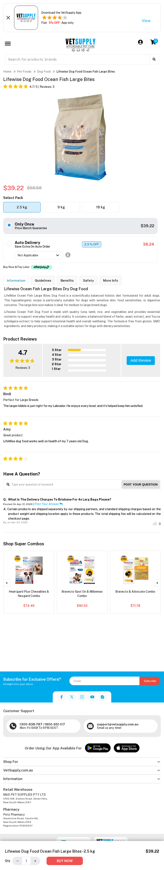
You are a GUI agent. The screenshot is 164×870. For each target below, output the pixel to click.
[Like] (154, 523)
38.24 (148, 244)
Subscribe (150, 681)
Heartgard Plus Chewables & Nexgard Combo (29, 594)
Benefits (67, 280)
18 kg (100, 207)
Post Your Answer (47, 504)
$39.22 (147, 226)
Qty (7, 861)
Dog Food (44, 71)
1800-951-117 (55, 724)
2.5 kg (22, 207)
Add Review (140, 360)
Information (16, 280)
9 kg (61, 207)
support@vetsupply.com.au (117, 724)
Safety (88, 280)
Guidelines (43, 280)
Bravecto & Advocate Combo (135, 591)
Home (7, 71)
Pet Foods (24, 71)
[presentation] (6, 582)
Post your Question (141, 484)
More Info (110, 280)
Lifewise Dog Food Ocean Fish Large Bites (85, 71)
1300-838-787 (31, 724)
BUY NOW (65, 861)
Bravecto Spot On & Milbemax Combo (82, 594)
